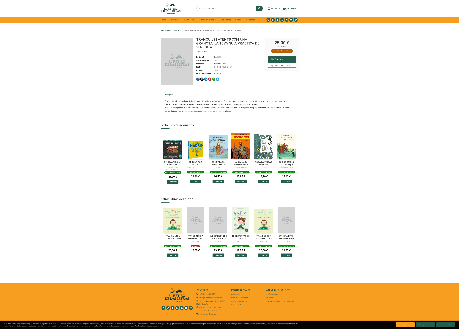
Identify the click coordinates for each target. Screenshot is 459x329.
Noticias (269, 297)
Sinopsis (169, 94)
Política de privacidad (239, 301)
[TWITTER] (282, 20)
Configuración (405, 325)
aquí (161, 326)
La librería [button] (189, 19)
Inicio (163, 30)
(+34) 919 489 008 (207, 294)
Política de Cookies (238, 305)
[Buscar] (259, 8)
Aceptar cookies (446, 325)
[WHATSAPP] (296, 20)
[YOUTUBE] (291, 20)
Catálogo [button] (174, 19)
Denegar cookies (425, 325)
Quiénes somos (272, 294)
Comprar (173, 181)
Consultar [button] (279, 59)
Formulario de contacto (209, 314)
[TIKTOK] (273, 20)
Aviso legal (235, 294)
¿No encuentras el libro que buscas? (280, 301)
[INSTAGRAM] (268, 20)
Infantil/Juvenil (173, 30)
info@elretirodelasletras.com (210, 297)
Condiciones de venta (239, 297)
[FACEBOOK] (277, 20)
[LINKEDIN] (287, 20)
